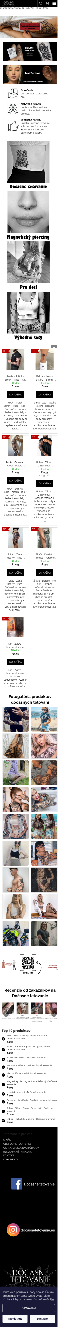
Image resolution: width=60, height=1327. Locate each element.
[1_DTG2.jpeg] (44, 719)
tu (52, 1299)
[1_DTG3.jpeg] (16, 746)
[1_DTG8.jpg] (44, 799)
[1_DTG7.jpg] (16, 799)
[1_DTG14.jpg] (44, 879)
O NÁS (7, 1140)
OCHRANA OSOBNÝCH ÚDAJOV (21, 1148)
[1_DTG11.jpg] (16, 853)
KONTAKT (8, 1155)
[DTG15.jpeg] (16, 906)
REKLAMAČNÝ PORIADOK (17, 1151)
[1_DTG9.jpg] (16, 826)
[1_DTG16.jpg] (44, 906)
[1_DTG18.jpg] (44, 933)
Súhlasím (42, 1318)
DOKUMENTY (10, 1159)
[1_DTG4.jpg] (44, 746)
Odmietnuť (15, 1318)
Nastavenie (29, 1308)
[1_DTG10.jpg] (44, 826)
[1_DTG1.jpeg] (16, 719)
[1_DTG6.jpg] (44, 772)
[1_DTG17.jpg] (16, 933)
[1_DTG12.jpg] (44, 853)
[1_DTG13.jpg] (16, 879)
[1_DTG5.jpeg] (16, 772)
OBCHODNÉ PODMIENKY (17, 1143)
